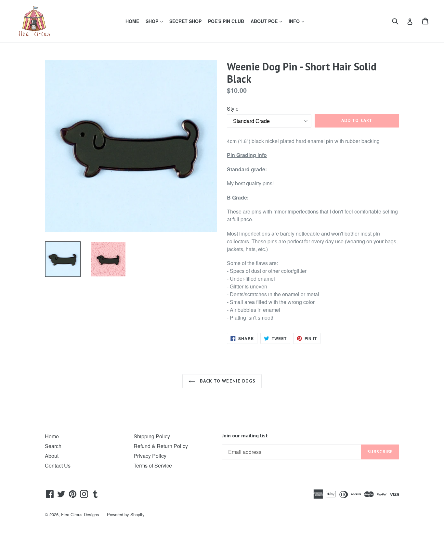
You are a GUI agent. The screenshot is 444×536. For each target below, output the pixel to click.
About (52, 455)
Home (52, 436)
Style (233, 108)
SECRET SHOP (185, 21)
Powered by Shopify (126, 514)
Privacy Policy (150, 455)
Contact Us (58, 465)
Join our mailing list (245, 435)
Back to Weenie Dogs (226, 381)
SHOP (155, 21)
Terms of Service (153, 465)
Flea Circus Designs (80, 514)
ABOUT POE (268, 21)
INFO (298, 21)
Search (53, 446)
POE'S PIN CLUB (226, 21)
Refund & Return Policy (161, 446)
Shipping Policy (152, 436)
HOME (132, 21)
